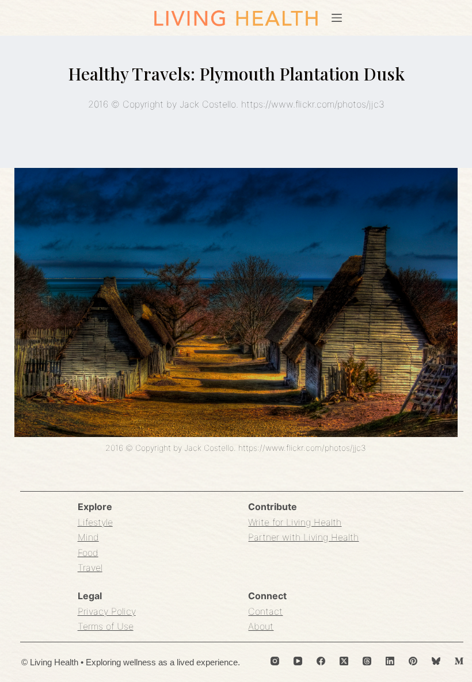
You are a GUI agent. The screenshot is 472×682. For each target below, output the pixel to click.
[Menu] (337, 18)
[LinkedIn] (390, 661)
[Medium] (459, 661)
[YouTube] (298, 661)
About (260, 626)
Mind (88, 537)
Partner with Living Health (303, 537)
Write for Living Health (294, 522)
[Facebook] (321, 661)
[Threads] (367, 661)
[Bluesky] (436, 661)
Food (88, 552)
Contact (265, 611)
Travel (90, 567)
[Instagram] (275, 661)
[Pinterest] (413, 661)
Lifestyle (95, 522)
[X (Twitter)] (344, 661)
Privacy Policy (107, 611)
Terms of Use (106, 626)
